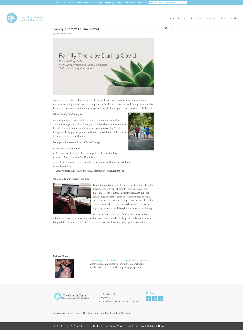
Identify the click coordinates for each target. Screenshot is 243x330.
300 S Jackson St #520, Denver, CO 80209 (74, 2)
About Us (210, 18)
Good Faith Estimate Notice (152, 326)
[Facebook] (148, 298)
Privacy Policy (116, 326)
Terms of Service (131, 326)
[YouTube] (154, 298)
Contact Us (234, 18)
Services (181, 18)
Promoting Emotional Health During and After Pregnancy (119, 260)
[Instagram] (160, 298)
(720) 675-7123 (108, 293)
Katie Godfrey (60, 34)
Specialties (196, 18)
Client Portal (142, 2)
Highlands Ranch (91, 313)
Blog (223, 18)
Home (171, 18)
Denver (70, 313)
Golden (78, 313)
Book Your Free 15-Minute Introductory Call (168, 2)
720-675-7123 (130, 2)
